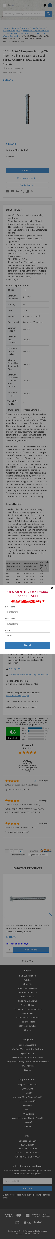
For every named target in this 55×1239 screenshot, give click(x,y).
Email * (8, 630)
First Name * (10, 607)
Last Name (10, 618)
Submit (27, 645)
